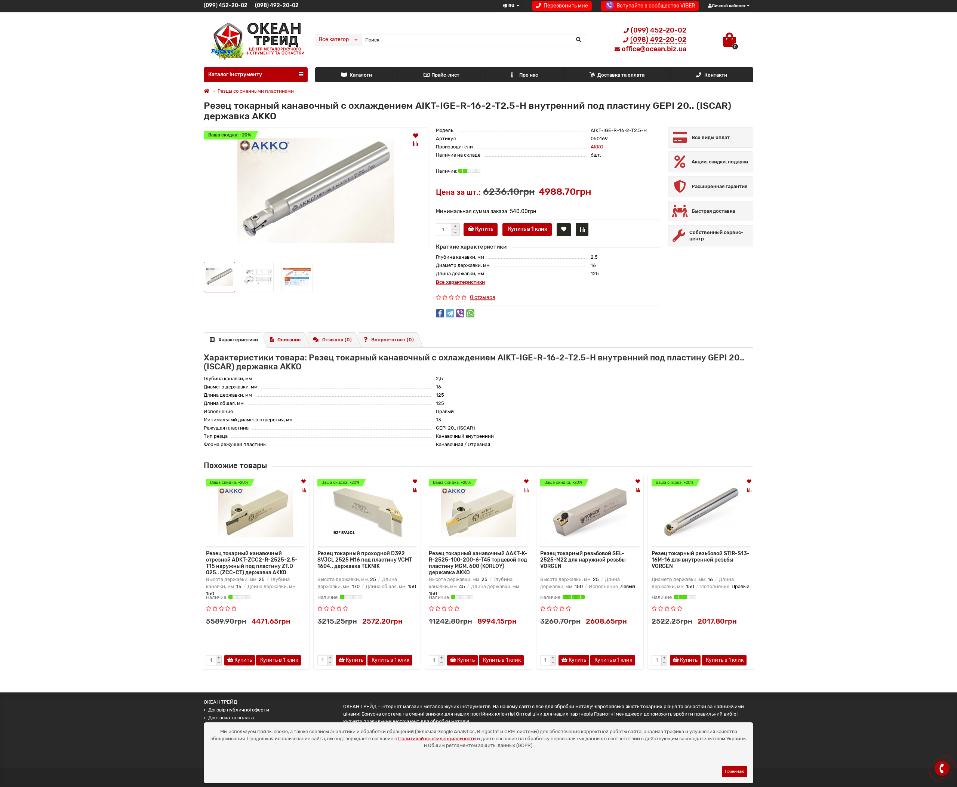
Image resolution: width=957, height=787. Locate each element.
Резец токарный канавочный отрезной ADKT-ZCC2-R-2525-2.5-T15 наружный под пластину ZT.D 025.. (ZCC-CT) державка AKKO (252, 562)
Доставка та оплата (620, 75)
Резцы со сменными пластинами (256, 91)
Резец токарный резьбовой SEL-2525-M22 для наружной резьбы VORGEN (583, 559)
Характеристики (238, 339)
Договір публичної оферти (238, 710)
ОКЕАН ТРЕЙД (220, 702)
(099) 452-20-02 (225, 5)
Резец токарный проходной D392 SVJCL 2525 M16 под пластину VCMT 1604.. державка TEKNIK (364, 559)
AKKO (597, 147)
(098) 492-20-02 (277, 5)
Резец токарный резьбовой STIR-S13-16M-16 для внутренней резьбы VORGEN (701, 559)
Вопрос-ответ (392, 339)
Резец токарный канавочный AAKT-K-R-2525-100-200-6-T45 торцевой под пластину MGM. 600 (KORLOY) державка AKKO (478, 562)
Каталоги (361, 75)
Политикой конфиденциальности (437, 738)
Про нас (528, 75)
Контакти (715, 75)
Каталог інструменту (235, 74)
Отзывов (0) (337, 339)
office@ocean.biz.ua (654, 49)
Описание (289, 339)
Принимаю (734, 771)
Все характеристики (460, 282)
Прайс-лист (445, 75)
